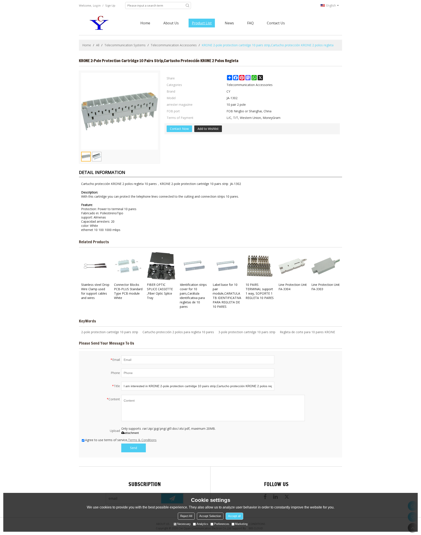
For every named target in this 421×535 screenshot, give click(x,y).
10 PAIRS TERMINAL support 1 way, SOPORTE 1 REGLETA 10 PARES (260, 291)
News (229, 23)
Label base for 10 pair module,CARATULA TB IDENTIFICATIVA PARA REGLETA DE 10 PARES (227, 296)
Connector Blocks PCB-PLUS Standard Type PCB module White (128, 291)
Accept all (234, 516)
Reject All (186, 516)
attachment (132, 433)
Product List (202, 23)
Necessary (184, 524)
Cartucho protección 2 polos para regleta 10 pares (178, 332)
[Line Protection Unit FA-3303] (325, 266)
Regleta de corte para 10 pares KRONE (307, 332)
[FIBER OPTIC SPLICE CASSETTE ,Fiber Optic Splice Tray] (161, 266)
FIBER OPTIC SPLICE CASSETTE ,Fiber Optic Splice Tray (160, 291)
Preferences (221, 524)
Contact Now (179, 129)
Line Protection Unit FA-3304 (292, 287)
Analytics (202, 524)
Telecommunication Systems (125, 45)
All (97, 45)
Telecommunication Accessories (174, 45)
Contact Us (276, 23)
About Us (171, 23)
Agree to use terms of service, (121, 440)
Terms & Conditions (142, 440)
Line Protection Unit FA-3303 (325, 287)
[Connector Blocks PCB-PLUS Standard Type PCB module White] (128, 266)
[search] (187, 5)
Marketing (241, 524)
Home (145, 23)
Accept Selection (210, 516)
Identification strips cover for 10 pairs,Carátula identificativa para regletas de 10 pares (193, 296)
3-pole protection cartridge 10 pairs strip (246, 332)
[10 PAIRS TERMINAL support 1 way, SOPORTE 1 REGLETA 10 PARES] (260, 266)
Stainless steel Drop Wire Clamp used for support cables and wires (95, 291)
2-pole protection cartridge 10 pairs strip (109, 332)
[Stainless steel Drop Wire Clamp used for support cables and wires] (95, 266)
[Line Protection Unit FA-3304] (292, 266)
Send (133, 448)
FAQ (250, 23)
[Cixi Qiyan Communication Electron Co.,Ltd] (100, 23)
